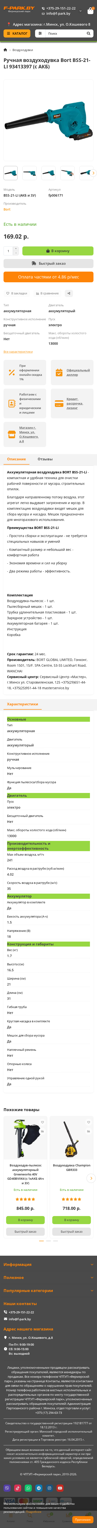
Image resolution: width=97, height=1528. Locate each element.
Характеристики (22, 704)
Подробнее (33, 1512)
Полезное (14, 1277)
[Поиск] (88, 33)
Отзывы (45, 459)
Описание (16, 459)
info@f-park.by (58, 13)
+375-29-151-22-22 (61, 8)
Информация (18, 1264)
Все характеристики (18, 351)
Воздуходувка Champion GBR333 (71, 1167)
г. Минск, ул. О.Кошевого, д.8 (31, 1337)
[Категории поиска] (40, 33)
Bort (7, 209)
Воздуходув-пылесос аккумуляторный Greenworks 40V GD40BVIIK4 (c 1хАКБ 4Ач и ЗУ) (25, 1174)
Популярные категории (28, 1290)
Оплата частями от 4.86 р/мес (48, 277)
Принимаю (83, 1520)
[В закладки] (42, 1122)
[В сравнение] (42, 1131)
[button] (4, 173)
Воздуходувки (22, 50)
